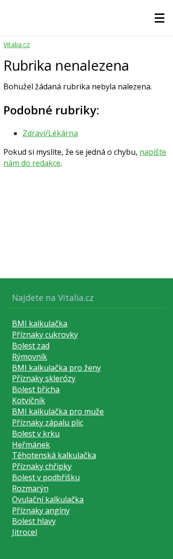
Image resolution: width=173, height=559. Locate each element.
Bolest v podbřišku (46, 477)
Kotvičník (28, 400)
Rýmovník (29, 356)
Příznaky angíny (41, 510)
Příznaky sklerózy (43, 378)
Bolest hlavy (34, 521)
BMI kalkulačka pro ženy (56, 367)
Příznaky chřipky (42, 466)
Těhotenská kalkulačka (54, 455)
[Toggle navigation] (159, 18)
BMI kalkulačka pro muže (58, 411)
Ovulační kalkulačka (48, 499)
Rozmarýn (30, 488)
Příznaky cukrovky (45, 334)
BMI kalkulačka (39, 323)
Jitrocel (24, 532)
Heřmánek (31, 444)
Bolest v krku (36, 433)
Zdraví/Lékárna (50, 133)
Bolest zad (30, 345)
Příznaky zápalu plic (47, 422)
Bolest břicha (36, 389)
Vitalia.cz (16, 44)
